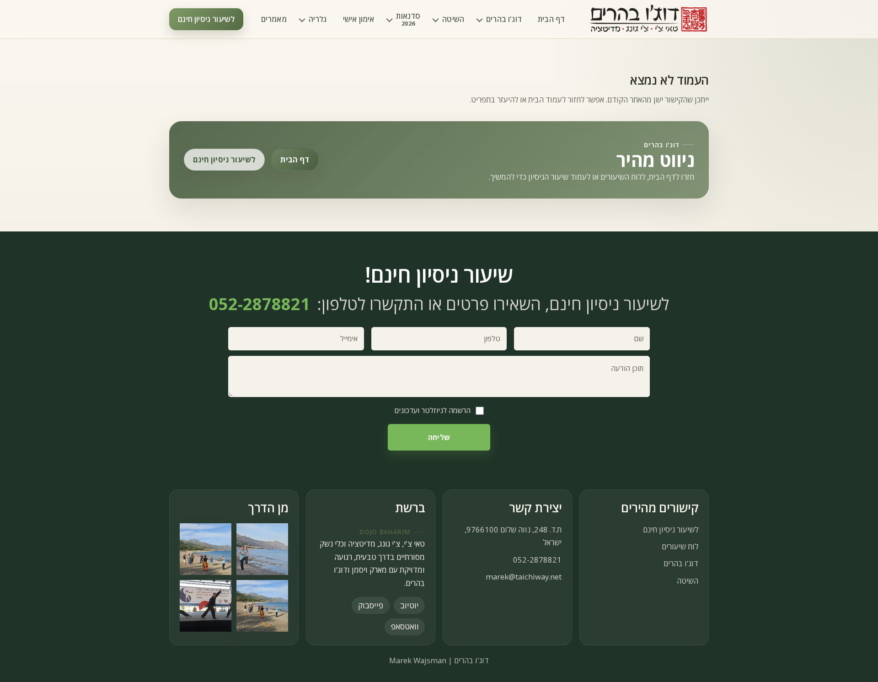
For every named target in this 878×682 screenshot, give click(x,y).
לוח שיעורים (680, 546)
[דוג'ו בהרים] (649, 19)
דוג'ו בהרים (504, 19)
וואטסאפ (405, 626)
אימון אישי (359, 19)
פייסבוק (370, 605)
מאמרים (274, 19)
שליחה (439, 437)
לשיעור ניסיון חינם (206, 19)
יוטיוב (409, 605)
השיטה (453, 19)
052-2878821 (537, 559)
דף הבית (551, 19)
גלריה (318, 19)
